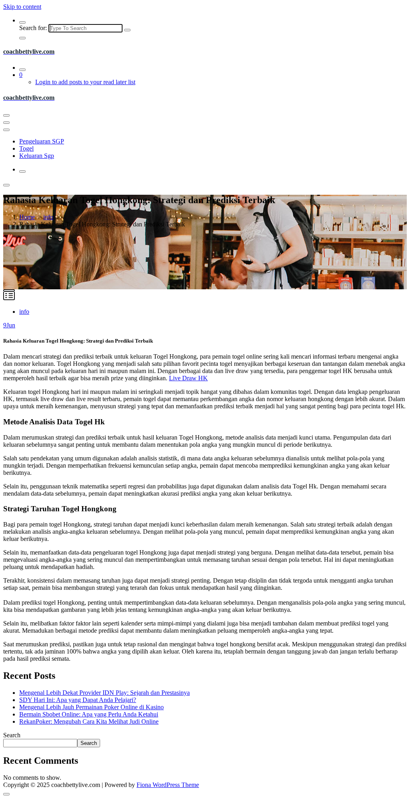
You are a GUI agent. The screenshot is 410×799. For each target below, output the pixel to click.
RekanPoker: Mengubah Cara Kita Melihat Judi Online (89, 721)
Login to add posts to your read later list (85, 82)
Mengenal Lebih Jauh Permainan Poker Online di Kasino (91, 707)
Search (11, 735)
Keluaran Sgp (36, 155)
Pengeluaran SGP (41, 141)
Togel (26, 148)
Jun (9, 325)
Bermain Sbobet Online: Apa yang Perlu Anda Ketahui (88, 714)
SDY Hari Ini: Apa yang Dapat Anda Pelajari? (77, 699)
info (48, 217)
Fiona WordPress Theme (168, 784)
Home (27, 217)
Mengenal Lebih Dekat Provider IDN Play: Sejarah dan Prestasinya (104, 692)
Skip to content (22, 6)
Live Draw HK (188, 378)
